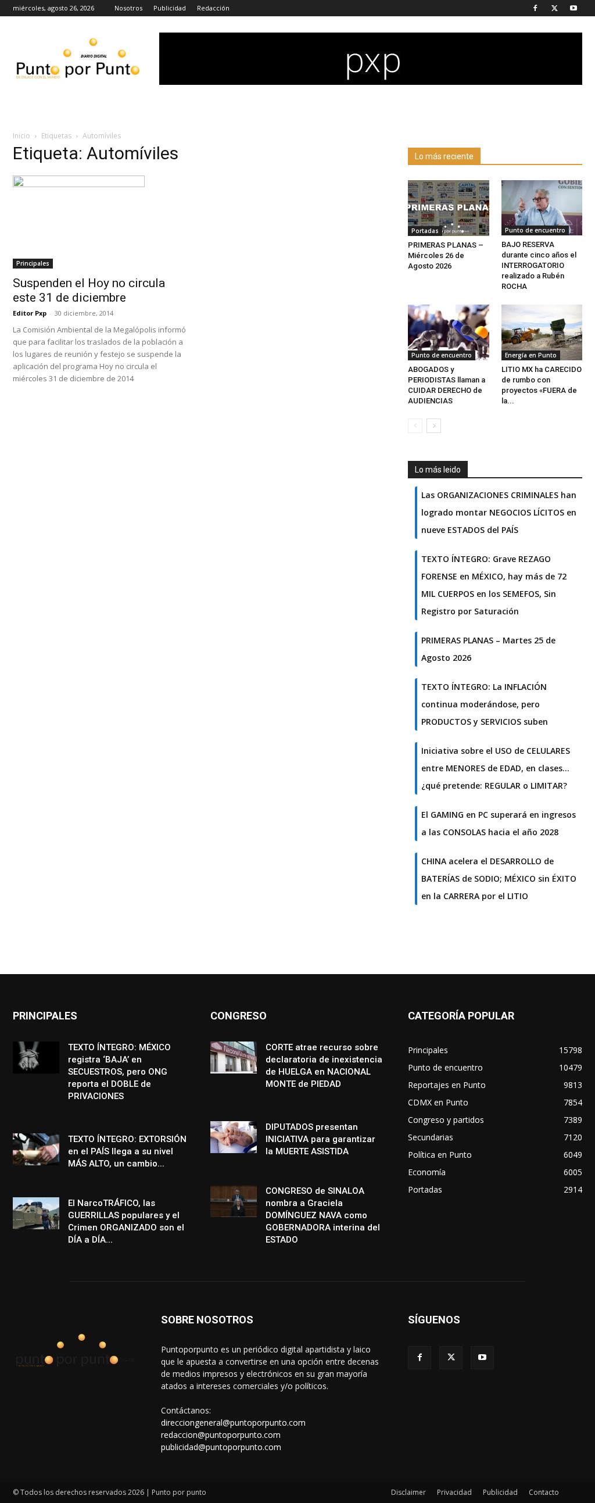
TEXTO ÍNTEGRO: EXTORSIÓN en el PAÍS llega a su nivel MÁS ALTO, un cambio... (127, 1151)
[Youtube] (573, 8)
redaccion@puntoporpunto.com (221, 1434)
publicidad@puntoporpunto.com (221, 1446)
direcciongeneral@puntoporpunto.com (233, 1422)
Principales (32, 263)
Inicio (21, 136)
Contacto (544, 1492)
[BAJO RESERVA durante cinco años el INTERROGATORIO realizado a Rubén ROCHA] (542, 207)
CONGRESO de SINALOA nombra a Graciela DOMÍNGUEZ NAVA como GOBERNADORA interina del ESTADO (323, 1215)
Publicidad (169, 7)
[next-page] (433, 425)
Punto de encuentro (535, 230)
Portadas (425, 231)
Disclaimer (408, 1492)
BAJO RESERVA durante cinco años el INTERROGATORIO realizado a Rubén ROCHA (538, 265)
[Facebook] (535, 8)
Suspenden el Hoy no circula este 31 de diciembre (89, 290)
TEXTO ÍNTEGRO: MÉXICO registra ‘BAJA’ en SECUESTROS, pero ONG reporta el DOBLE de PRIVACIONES (119, 1071)
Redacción (213, 7)
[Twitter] (554, 8)
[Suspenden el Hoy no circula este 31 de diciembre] (100, 222)
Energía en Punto (531, 355)
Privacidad (454, 1492)
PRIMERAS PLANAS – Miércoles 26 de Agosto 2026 (445, 255)
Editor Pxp (29, 313)
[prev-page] (415, 425)
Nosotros (128, 7)
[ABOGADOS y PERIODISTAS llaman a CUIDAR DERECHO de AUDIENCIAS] (448, 332)
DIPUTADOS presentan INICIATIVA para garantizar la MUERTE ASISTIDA (320, 1139)
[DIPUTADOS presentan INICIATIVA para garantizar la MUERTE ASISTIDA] (233, 1137)
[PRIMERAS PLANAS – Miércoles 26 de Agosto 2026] (448, 208)
